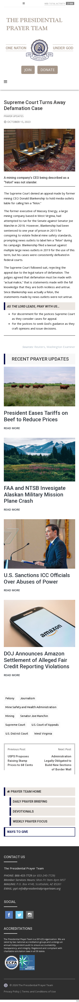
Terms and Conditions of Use (39, 991)
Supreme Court (15, 724)
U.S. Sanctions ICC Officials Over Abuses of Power (37, 578)
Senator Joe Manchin (34, 715)
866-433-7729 (23, 875)
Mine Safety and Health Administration (30, 707)
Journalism (27, 698)
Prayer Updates (14, 116)
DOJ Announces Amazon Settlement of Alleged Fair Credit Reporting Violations (36, 660)
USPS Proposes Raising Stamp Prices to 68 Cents (20, 761)
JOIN (28, 69)
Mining (9, 715)
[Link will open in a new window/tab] (9, 915)
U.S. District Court (16, 733)
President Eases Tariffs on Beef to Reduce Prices (36, 416)
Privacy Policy (12, 991)
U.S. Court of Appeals (45, 724)
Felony (9, 698)
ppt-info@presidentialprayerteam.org (37, 888)
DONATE (47, 69)
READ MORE (12, 428)
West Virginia (43, 733)
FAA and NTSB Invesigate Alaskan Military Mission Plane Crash (35, 494)
